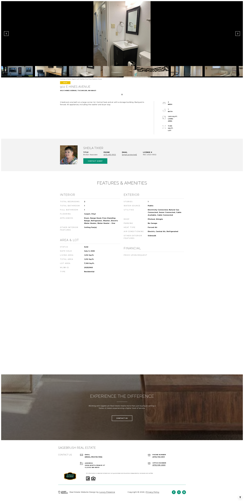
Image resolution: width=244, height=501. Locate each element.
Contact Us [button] (122, 418)
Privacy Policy (152, 492)
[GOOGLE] (184, 492)
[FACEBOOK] (174, 492)
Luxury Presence (107, 492)
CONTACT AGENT (95, 161)
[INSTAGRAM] (179, 492)
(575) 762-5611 (158, 457)
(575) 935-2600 (158, 465)
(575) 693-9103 (110, 155)
